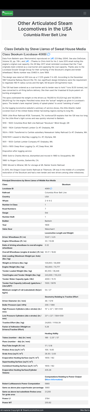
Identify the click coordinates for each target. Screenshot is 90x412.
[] (52, 58)
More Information (54, 379)
